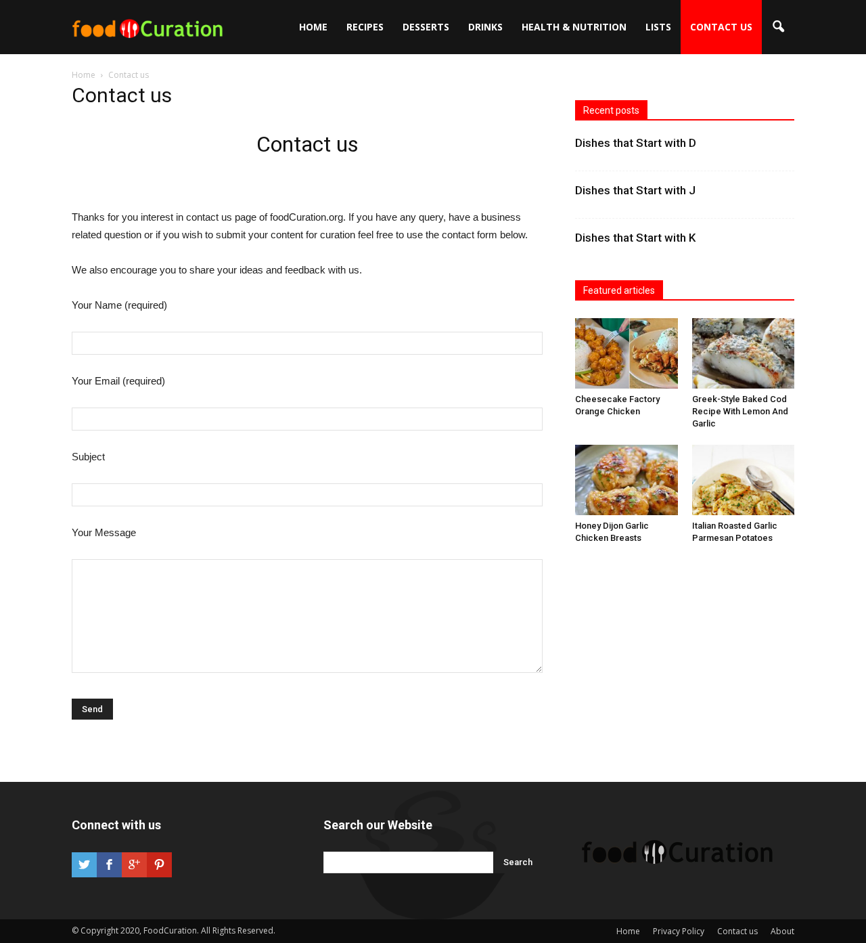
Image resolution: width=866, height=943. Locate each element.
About (782, 931)
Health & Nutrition (574, 26)
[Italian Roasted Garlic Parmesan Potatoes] (743, 480)
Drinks (485, 26)
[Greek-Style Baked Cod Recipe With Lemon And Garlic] (743, 353)
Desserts (426, 26)
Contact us (721, 26)
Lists (658, 26)
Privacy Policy (678, 931)
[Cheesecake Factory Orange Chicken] (626, 353)
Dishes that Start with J (635, 190)
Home (313, 26)
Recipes (365, 26)
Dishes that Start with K (635, 237)
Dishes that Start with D (635, 143)
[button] (778, 27)
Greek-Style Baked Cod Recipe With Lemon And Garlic (740, 411)
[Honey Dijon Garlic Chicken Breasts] (626, 480)
